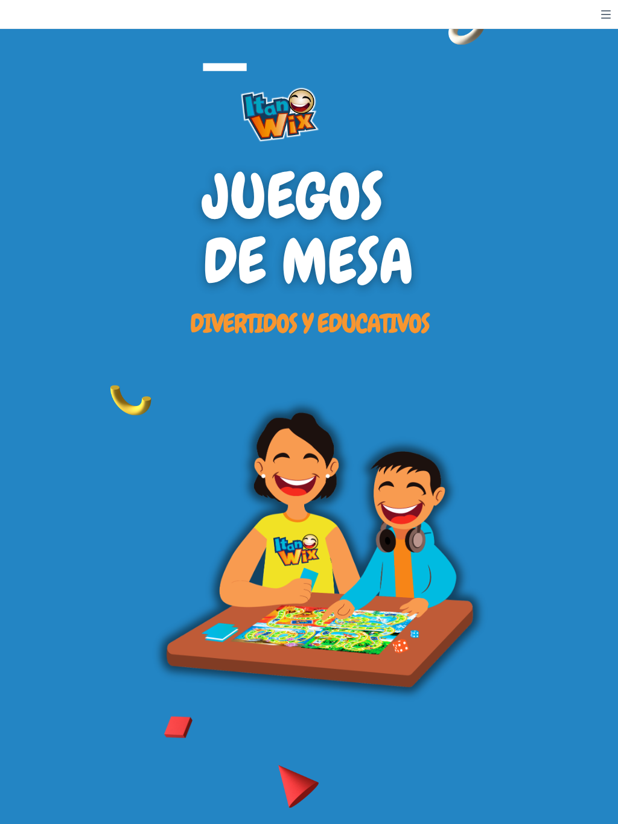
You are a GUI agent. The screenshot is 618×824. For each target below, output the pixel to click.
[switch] (606, 14)
